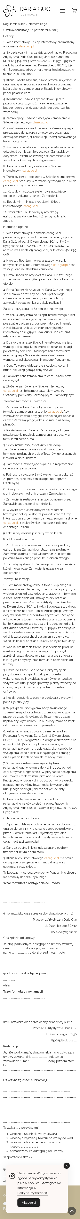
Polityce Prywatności (32, 1193)
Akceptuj (29, 1202)
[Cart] (74, 11)
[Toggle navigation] (62, 11)
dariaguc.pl (26, 46)
